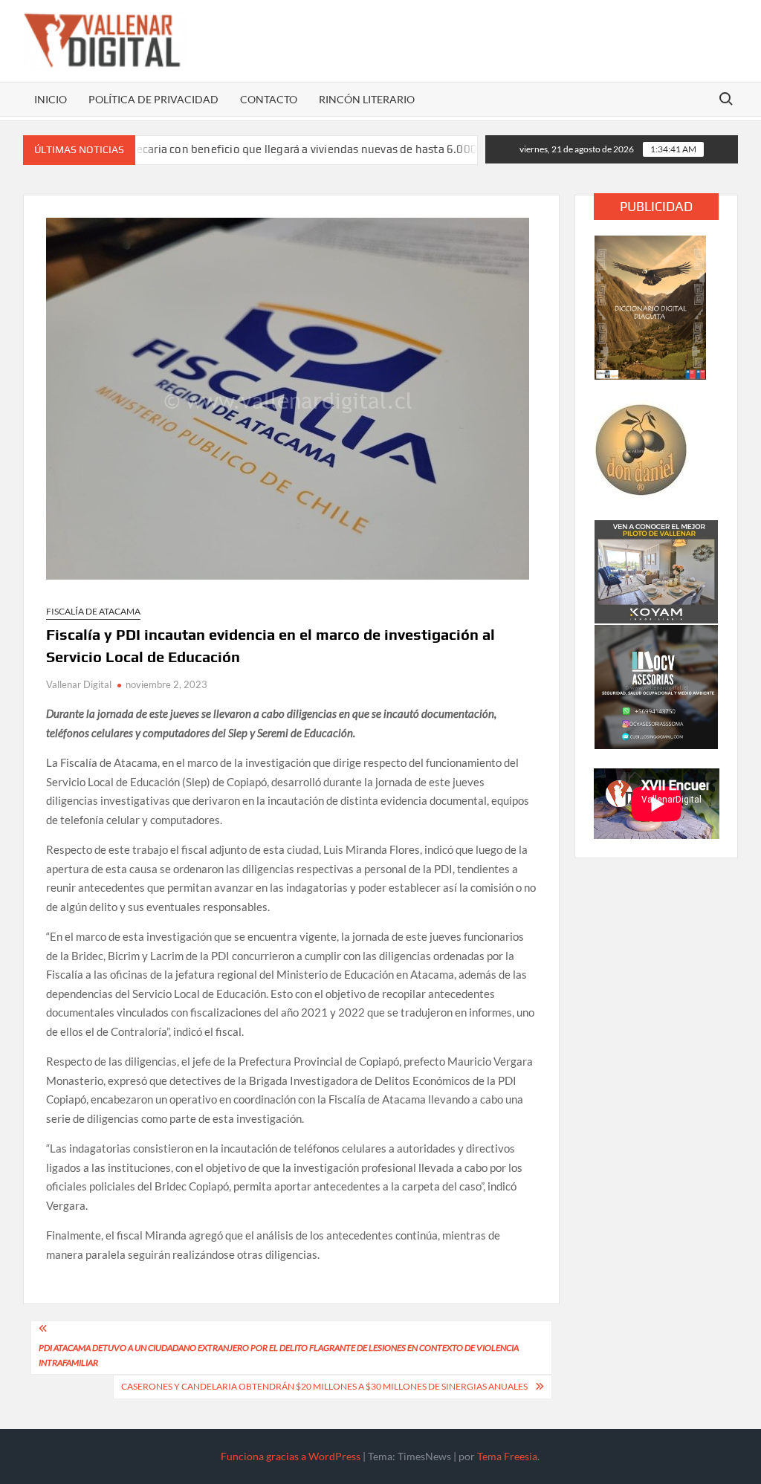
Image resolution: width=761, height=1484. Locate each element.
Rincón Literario (367, 99)
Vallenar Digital (78, 684)
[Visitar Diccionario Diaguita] (650, 306)
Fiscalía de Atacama (93, 611)
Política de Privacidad (153, 99)
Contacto (268, 99)
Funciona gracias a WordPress (290, 1456)
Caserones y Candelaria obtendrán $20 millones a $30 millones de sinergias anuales (324, 1386)
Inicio (50, 99)
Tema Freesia (507, 1456)
